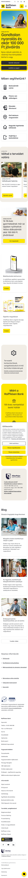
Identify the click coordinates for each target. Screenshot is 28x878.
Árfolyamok (6, 658)
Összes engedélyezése (14, 447)
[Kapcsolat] (21, 1)
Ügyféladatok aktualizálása (11, 663)
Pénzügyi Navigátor (6, 763)
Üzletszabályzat (5, 865)
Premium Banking (6, 815)
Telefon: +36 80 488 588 (7, 725)
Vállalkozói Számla (10, 181)
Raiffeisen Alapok (6, 834)
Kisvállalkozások (5, 821)
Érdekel (6, 288)
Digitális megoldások (10, 317)
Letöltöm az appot (14, 68)
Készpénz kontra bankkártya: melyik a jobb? (13, 539)
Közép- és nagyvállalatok (8, 825)
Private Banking (5, 818)
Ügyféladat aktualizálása (8, 797)
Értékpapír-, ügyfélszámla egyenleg (11, 772)
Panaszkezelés (5, 753)
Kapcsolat (6, 687)
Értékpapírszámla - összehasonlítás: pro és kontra (13, 620)
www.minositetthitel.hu (15, 708)
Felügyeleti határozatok (10, 682)
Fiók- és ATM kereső (6, 728)
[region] (14, 439)
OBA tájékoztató (5, 766)
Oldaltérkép (4, 872)
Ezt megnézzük (14, 241)
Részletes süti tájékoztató (18, 439)
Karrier (3, 731)
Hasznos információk (7, 790)
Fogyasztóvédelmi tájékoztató (9, 759)
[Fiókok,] (18, 1)
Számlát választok (14, 63)
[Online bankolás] (22, 6)
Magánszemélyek (6, 812)
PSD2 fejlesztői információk (8, 803)
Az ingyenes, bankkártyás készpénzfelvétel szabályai (12, 580)
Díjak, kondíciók (5, 784)
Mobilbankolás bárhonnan (12, 276)
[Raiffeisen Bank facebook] (3, 845)
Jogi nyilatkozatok (5, 868)
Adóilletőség (4, 794)
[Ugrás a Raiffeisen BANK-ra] (8, 6)
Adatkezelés (4, 756)
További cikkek (14, 641)
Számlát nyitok (7, 195)
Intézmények (4, 828)
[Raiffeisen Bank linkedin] (13, 845)
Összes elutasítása (14, 452)
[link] (14, 87)
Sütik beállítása (14, 443)
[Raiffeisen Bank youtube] (8, 845)
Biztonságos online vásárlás (11, 678)
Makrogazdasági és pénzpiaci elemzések (15, 667)
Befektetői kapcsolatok (7, 744)
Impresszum (4, 875)
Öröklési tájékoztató (6, 769)
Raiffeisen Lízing (5, 831)
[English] (24, 1)
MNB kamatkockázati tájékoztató (10, 775)
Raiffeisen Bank (6, 718)
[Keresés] (15, 1)
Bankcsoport (4, 741)
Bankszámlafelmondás (7, 800)
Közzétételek (4, 735)
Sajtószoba (4, 738)
